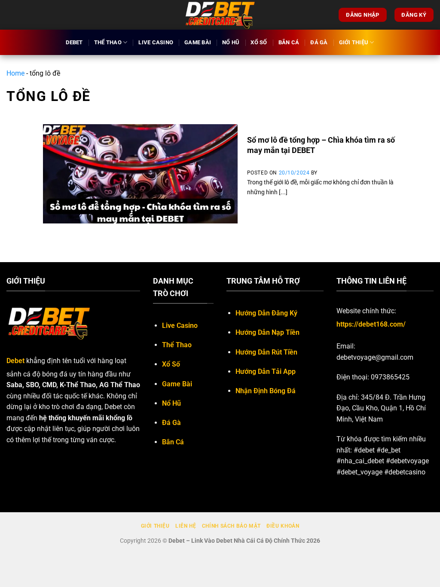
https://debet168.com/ (371, 324)
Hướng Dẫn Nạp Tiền (267, 332)
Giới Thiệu (354, 42)
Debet (74, 42)
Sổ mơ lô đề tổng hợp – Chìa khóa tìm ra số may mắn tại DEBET (321, 144)
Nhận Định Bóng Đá (265, 391)
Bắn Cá (288, 42)
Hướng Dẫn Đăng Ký (266, 313)
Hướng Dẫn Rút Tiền (266, 352)
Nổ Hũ (230, 42)
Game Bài (197, 42)
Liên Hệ (185, 526)
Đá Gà (318, 42)
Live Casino (155, 42)
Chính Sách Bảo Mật (231, 526)
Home (15, 73)
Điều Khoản (282, 526)
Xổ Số (259, 42)
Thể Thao (108, 42)
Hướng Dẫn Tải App (265, 371)
